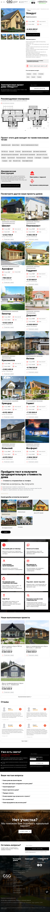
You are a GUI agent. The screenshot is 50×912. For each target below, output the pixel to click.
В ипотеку (17, 151)
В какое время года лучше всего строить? (16, 796)
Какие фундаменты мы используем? (15, 802)
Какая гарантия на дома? (11, 790)
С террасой (45, 157)
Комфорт (3, 157)
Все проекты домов (35, 8)
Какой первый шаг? (9, 787)
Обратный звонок (42, 3)
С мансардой (38, 157)
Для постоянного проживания (27, 154)
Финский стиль (16, 160)
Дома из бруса (15, 145)
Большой (11, 151)
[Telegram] (34, 3)
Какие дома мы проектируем (12, 780)
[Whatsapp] (32, 3)
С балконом (30, 157)
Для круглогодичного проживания (9, 154)
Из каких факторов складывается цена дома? (18, 783)
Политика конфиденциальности (8, 898)
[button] (2, 117)
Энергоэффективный (27, 160)
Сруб (10, 160)
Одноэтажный (11, 157)
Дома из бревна (5, 266)
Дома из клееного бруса (30, 223)
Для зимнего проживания (39, 151)
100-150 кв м (4, 151)
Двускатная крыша (27, 151)
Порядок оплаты (8, 793)
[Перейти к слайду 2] (25, 130)
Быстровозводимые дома (6, 311)
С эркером (4, 160)
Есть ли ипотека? (8, 799)
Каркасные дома (15, 311)
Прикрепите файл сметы (36, 757)
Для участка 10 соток (42, 154)
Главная (27, 8)
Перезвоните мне (41, 862)
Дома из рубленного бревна (14, 266)
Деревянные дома (45, 8)
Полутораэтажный (20, 157)
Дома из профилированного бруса (29, 145)
